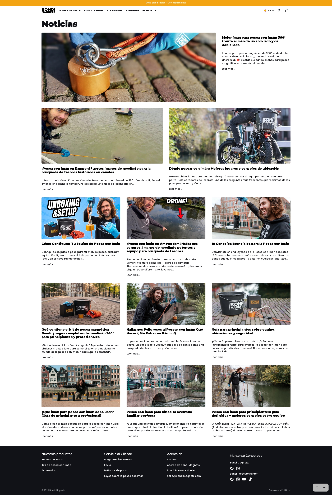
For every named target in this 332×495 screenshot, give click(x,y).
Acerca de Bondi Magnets (183, 465)
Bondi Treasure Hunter (181, 470)
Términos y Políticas (279, 490)
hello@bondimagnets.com (184, 476)
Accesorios (49, 470)
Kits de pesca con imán (56, 465)
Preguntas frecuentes (118, 459)
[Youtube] (244, 479)
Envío (107, 465)
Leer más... (228, 69)
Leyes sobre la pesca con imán (124, 476)
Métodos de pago (115, 470)
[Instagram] (238, 468)
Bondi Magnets (57, 490)
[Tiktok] (250, 479)
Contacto (173, 459)
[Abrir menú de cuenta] (279, 10)
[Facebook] (232, 468)
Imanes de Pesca (52, 459)
